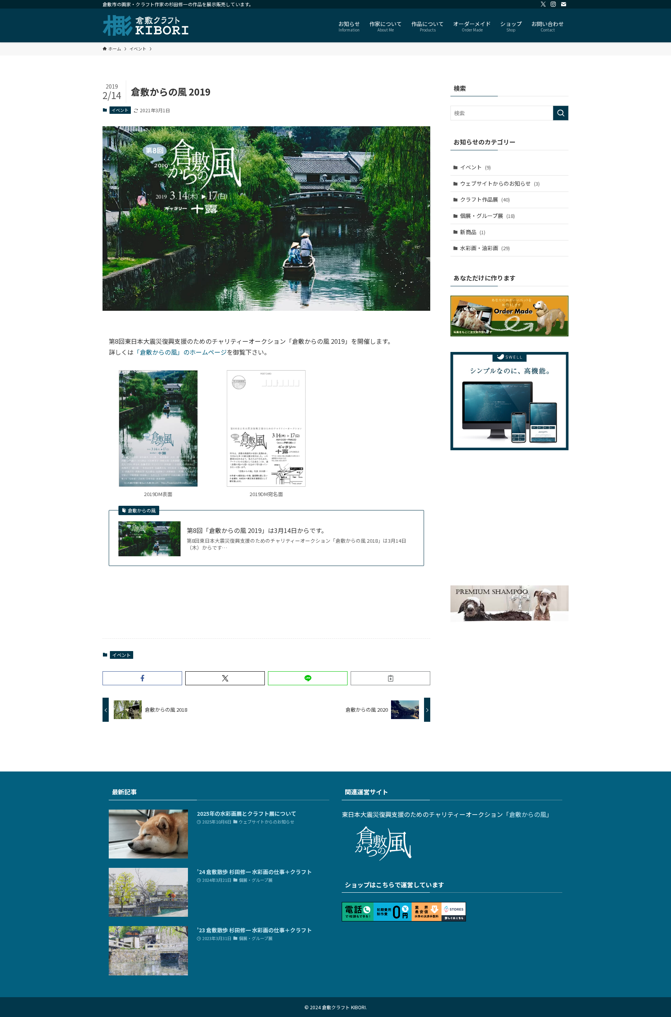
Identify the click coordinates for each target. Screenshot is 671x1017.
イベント (120, 110)
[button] (142, 678)
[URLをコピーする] (390, 678)
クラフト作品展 (485, 199)
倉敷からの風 (527, 814)
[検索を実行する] (560, 113)
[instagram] (553, 4)
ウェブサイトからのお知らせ (500, 183)
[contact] (563, 4)
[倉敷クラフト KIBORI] (146, 25)
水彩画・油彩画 (485, 248)
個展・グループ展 (487, 215)
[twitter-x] (543, 4)
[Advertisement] (266, 608)
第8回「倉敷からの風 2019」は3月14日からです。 (257, 530)
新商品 (472, 232)
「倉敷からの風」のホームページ (180, 352)
